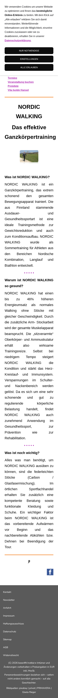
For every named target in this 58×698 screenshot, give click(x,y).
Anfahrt (7, 607)
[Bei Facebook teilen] (50, 572)
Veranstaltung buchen (21, 82)
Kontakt (7, 592)
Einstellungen (29, 59)
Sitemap (7, 639)
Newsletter (9, 599)
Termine (12, 78)
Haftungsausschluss (13, 623)
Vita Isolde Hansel (18, 90)
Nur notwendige (29, 50)
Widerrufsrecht (11, 655)
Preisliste (13, 86)
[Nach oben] (29, 562)
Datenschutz (9, 631)
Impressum (9, 615)
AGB (5, 647)
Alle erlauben (29, 67)
